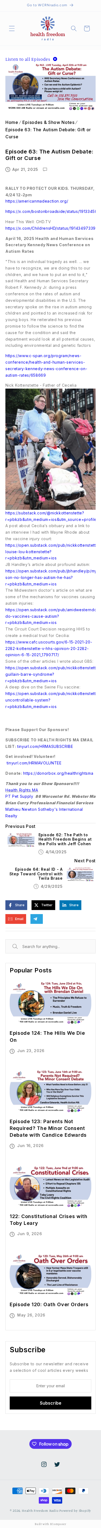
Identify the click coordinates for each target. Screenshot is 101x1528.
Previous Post (20, 826)
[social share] (50, 919)
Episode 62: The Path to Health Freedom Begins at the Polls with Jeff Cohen (65, 839)
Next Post (85, 860)
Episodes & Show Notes (48, 122)
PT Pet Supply (19, 796)
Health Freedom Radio (40, 1510)
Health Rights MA (21, 790)
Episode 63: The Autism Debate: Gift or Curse (48, 133)
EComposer (58, 1524)
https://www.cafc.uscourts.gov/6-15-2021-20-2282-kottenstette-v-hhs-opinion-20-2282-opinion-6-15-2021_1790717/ (48, 648)
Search (21, 946)
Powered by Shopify (75, 1510)
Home (11, 122)
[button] (11, 28)
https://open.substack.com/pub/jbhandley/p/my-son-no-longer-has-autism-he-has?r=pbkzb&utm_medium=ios (52, 577)
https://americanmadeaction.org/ (36, 201)
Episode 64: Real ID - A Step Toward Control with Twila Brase (36, 874)
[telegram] (35, 919)
